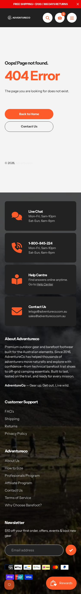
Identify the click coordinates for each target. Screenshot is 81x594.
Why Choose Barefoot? (23, 505)
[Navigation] (72, 18)
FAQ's (9, 411)
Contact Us (14, 490)
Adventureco (24, 163)
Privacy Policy (16, 433)
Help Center (45, 284)
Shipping (12, 419)
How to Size (14, 468)
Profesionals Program (22, 475)
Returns (11, 426)
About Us (12, 460)
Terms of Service (18, 497)
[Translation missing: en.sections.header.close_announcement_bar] (78, 4)
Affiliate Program (18, 483)
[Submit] (71, 550)
